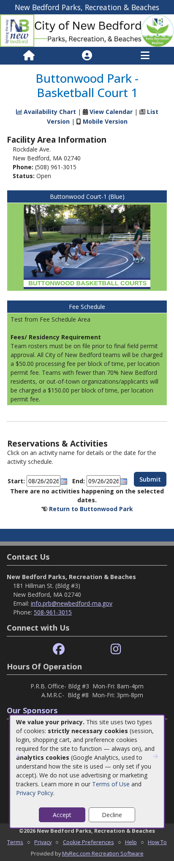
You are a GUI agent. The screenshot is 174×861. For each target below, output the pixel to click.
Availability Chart (49, 112)
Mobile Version (105, 121)
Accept (62, 815)
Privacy (43, 842)
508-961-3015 (53, 612)
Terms (15, 842)
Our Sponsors (32, 710)
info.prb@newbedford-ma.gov (71, 603)
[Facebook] (59, 649)
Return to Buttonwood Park (91, 509)
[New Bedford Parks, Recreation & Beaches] (87, 30)
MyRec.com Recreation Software (103, 853)
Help (131, 842)
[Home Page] (29, 56)
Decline (112, 815)
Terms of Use (111, 784)
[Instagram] (116, 649)
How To (157, 842)
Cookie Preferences (88, 842)
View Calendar (111, 112)
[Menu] (145, 56)
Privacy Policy (34, 793)
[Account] (87, 56)
